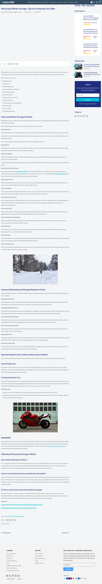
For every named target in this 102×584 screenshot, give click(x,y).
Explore (76, 2)
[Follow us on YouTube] (79, 116)
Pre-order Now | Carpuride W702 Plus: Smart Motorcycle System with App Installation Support (91, 65)
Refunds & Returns (40, 558)
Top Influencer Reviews (13, 570)
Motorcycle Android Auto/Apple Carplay (11, 12)
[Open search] (94, 2)
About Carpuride (11, 553)
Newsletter (91, 5)
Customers (65, 2)
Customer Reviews (12, 568)
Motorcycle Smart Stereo (33, 2)
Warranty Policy (39, 563)
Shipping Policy (39, 556)
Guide (83, 5)
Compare (72, 2)
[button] (99, 2)
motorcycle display (22, 171)
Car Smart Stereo (45, 2)
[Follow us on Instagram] (81, 116)
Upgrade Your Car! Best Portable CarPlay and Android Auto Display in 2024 (21, 504)
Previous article (6, 532)
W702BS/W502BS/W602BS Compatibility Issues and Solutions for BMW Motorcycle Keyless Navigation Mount (92, 73)
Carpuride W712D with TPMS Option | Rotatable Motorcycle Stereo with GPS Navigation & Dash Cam (90, 31)
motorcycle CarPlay (59, 174)
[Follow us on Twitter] (84, 116)
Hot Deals (60, 2)
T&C (8, 563)
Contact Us (10, 558)
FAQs (36, 561)
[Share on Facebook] (9, 64)
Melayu (19, 579)
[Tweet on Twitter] (14, 64)
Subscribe (88, 99)
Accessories (53, 2)
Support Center (5, 523)
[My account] (97, 2)
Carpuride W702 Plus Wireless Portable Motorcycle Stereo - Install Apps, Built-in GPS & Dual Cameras (91, 45)
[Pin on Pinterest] (11, 64)
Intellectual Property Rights (14, 565)
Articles (77, 5)
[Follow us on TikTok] (87, 116)
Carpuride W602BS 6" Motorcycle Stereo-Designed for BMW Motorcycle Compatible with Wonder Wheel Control (91, 17)
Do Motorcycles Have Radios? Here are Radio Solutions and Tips (18, 508)
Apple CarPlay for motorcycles (56, 446)
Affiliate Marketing (12, 561)
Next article (65, 532)
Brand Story (10, 556)
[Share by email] (17, 64)
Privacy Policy (38, 553)
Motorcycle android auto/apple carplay (14, 516)
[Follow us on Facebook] (76, 116)
